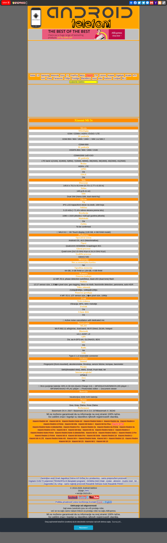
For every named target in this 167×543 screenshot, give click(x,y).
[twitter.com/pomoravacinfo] (83, 498)
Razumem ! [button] (83, 528)
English (108, 502)
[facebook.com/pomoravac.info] (73, 498)
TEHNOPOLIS (60, 481)
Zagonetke (49, 484)
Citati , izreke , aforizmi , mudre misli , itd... (119, 481)
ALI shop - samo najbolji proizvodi (69, 484)
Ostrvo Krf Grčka (77, 478)
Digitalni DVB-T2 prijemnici (41, 481)
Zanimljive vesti (48, 478)
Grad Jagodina (62, 478)
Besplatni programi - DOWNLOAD (83, 481)
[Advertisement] (83, 57)
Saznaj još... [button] (117, 522)
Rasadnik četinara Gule (96, 484)
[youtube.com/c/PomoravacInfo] (94, 498)
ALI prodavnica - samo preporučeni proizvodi (106, 478)
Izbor (5, 2)
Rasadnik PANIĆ (115, 484)
